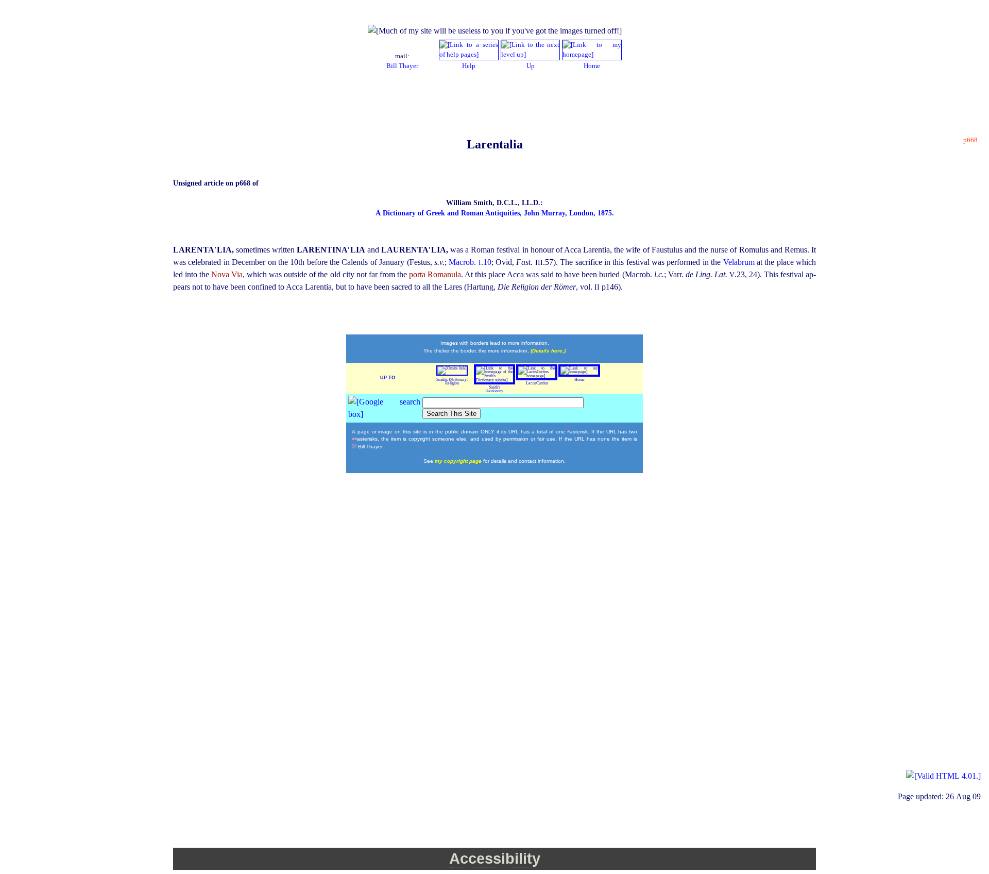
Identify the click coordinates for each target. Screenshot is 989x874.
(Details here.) (548, 351)
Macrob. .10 (470, 262)
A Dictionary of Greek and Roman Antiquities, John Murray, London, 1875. (495, 213)
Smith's (494, 389)
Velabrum (740, 262)
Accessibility (494, 858)
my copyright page (459, 461)
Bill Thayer (402, 66)
